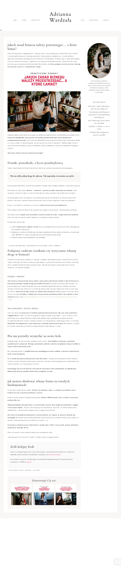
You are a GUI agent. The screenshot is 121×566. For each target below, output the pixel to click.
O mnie (24, 20)
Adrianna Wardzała (60, 17)
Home (15, 20)
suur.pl (29, 462)
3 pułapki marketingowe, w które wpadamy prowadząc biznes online (44, 499)
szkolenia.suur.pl (55, 454)
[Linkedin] (98, 145)
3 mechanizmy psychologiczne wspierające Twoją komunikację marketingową (99, 114)
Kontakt (106, 20)
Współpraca (93, 20)
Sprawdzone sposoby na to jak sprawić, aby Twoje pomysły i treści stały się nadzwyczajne (21, 500)
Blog (82, 20)
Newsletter (35, 20)
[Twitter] (99, 145)
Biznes (10, 41)
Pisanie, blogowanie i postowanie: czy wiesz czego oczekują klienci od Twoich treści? (66, 500)
